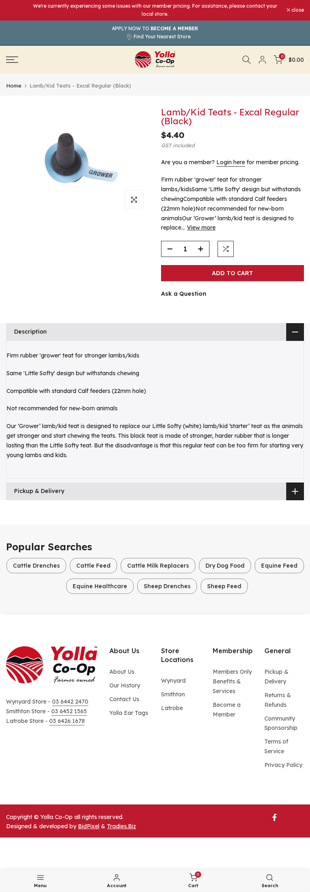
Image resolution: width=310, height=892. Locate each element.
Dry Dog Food (225, 565)
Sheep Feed (224, 586)
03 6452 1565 (69, 711)
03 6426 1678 (67, 721)
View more (201, 227)
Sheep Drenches (167, 586)
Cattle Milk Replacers (158, 565)
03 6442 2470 (70, 701)
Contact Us (124, 699)
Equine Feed (279, 565)
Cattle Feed (93, 565)
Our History (124, 685)
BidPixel (88, 826)
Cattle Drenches (36, 565)
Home (13, 85)
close (16, 10)
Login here (230, 162)
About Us (121, 671)
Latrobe (172, 708)
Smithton (173, 694)
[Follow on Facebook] (274, 817)
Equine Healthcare (100, 586)
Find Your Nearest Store (162, 36)
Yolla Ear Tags (128, 713)
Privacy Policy (283, 765)
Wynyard (173, 680)
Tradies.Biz (121, 826)
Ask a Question (183, 293)
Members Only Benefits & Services (232, 681)
